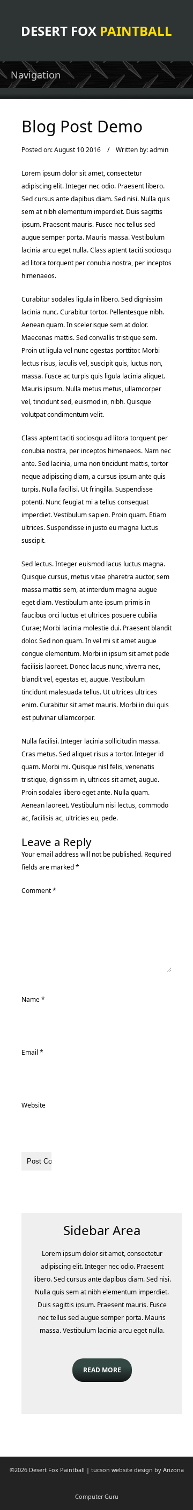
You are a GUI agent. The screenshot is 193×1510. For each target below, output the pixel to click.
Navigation (36, 74)
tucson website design (122, 1470)
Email (32, 1052)
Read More (102, 1369)
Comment (38, 890)
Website (33, 1105)
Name (33, 999)
